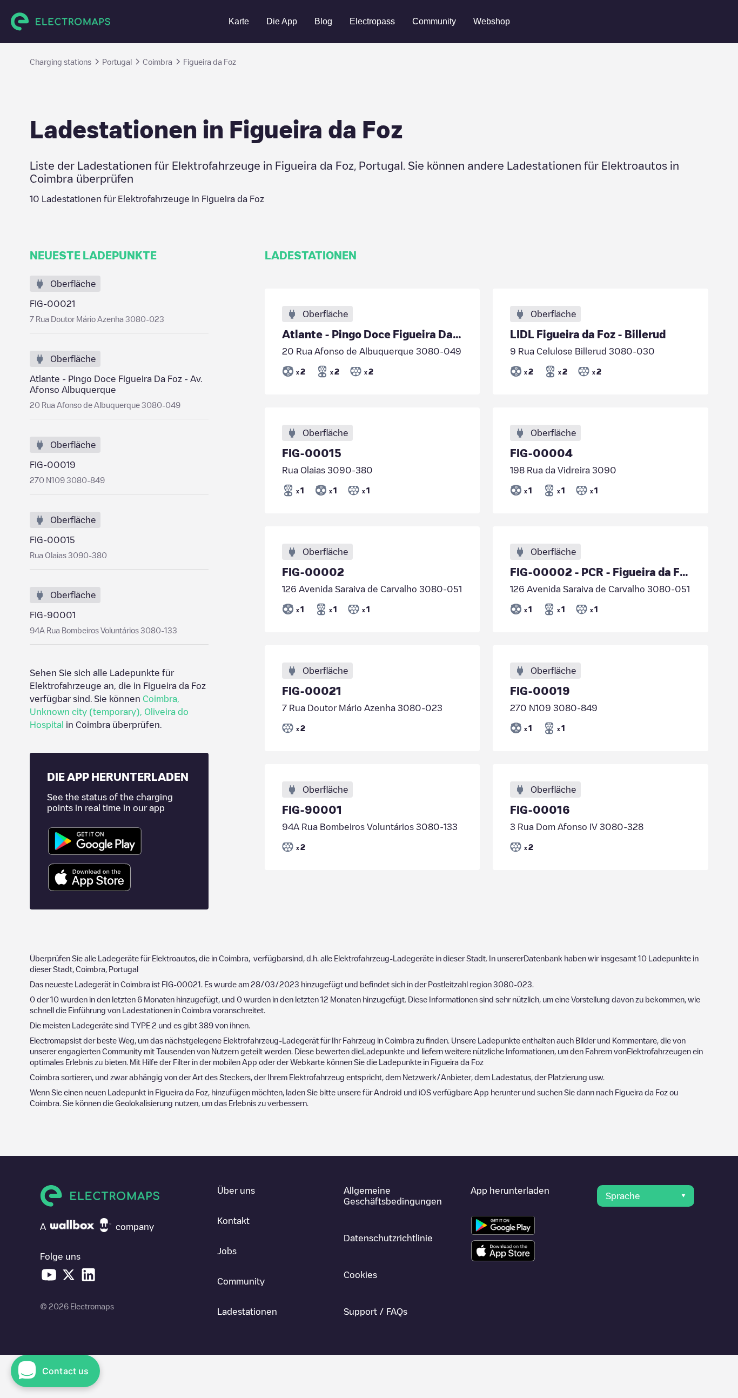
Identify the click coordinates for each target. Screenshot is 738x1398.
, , (109, 711)
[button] (645, 1196)
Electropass (372, 21)
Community (434, 21)
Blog (323, 21)
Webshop (491, 21)
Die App (281, 21)
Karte (239, 21)
